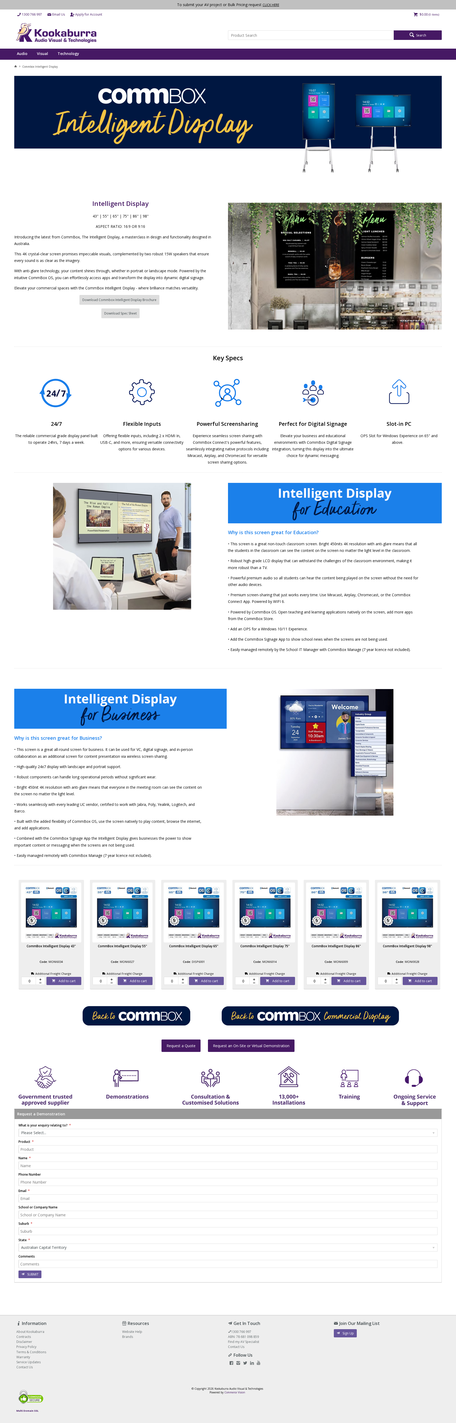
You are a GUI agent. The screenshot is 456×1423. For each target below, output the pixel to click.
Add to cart (66, 981)
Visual (42, 53)
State (22, 1240)
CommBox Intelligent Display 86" (336, 946)
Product (24, 1141)
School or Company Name (38, 1207)
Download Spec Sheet (120, 313)
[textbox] (311, 35)
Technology (68, 53)
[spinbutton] (29, 981)
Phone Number (29, 1174)
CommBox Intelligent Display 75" (264, 946)
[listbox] (228, 1133)
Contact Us (236, 1347)
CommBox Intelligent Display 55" (122, 946)
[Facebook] (231, 1363)
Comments (26, 1256)
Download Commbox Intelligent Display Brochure (119, 300)
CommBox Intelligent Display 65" (193, 946)
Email (22, 1191)
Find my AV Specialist (243, 1341)
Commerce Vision (234, 1392)
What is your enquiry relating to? (43, 1125)
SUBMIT (33, 1274)
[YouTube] (258, 1363)
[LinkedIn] (252, 1363)
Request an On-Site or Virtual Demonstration (251, 1045)
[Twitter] (245, 1363)
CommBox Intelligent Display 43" (51, 946)
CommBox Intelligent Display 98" (407, 946)
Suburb (24, 1223)
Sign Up (348, 1333)
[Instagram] (238, 1363)
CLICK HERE (271, 5)
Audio (22, 53)
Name (23, 1158)
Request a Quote (181, 1045)
